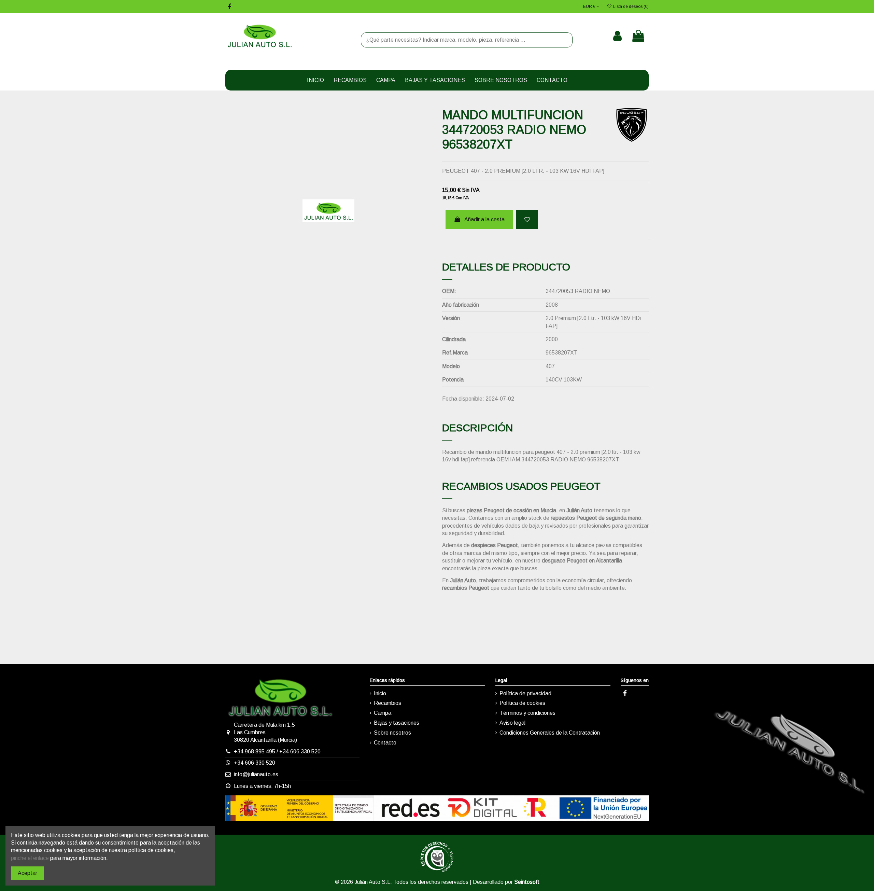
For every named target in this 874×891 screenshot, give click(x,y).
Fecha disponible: (463, 399)
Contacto (385, 743)
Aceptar (27, 873)
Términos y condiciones (527, 713)
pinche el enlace (30, 858)
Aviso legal (512, 723)
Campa (382, 713)
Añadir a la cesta (484, 219)
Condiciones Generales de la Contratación (549, 733)
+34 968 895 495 (254, 751)
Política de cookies (522, 703)
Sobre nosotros (392, 733)
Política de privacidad (525, 693)
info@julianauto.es (256, 774)
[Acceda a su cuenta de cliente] (617, 36)
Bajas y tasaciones (396, 723)
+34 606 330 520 (300, 751)
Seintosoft (526, 882)
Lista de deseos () (630, 6)
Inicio (380, 693)
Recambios (387, 703)
